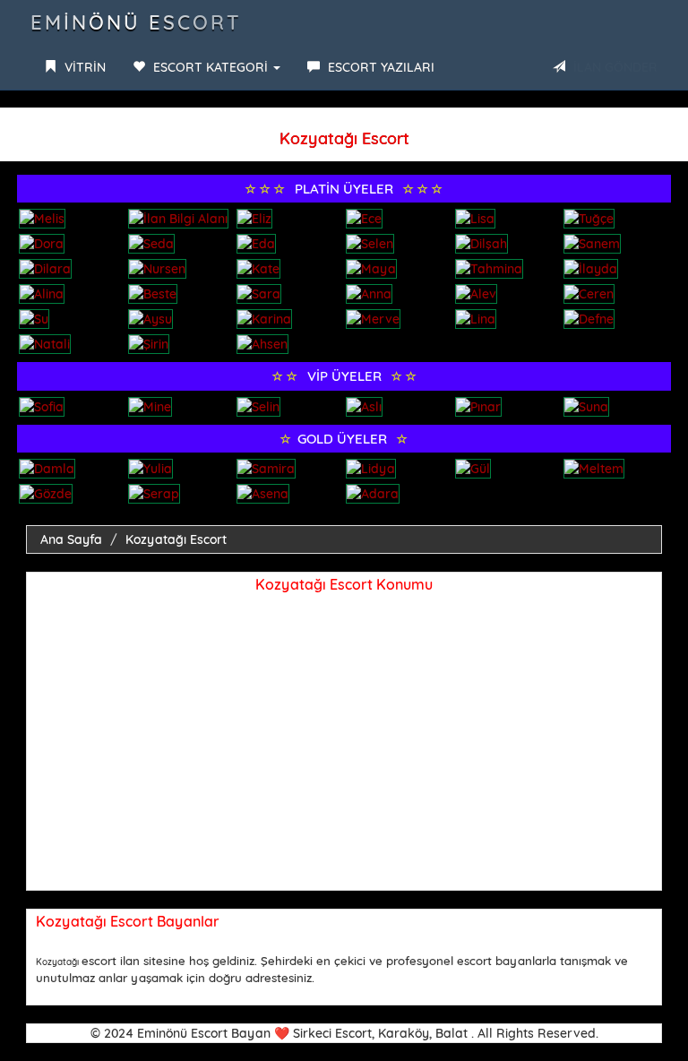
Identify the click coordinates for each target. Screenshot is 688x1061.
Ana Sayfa (71, 539)
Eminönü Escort (136, 22)
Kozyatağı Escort (176, 539)
